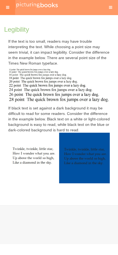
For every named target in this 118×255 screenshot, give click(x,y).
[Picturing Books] (37, 4)
